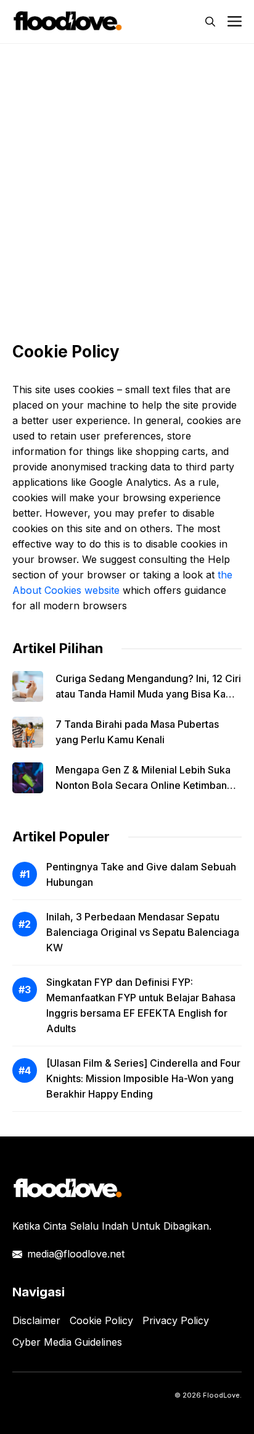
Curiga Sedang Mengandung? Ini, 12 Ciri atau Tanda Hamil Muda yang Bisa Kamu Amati (148, 693)
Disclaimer (36, 1320)
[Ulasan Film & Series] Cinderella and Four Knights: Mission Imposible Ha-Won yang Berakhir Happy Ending (143, 1078)
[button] (210, 21)
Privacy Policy (175, 1320)
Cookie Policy (101, 1320)
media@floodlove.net (76, 1254)
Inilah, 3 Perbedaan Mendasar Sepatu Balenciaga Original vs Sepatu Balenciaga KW (142, 932)
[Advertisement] (127, 183)
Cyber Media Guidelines (67, 1342)
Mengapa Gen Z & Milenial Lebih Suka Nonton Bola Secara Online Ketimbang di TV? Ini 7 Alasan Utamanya (144, 785)
